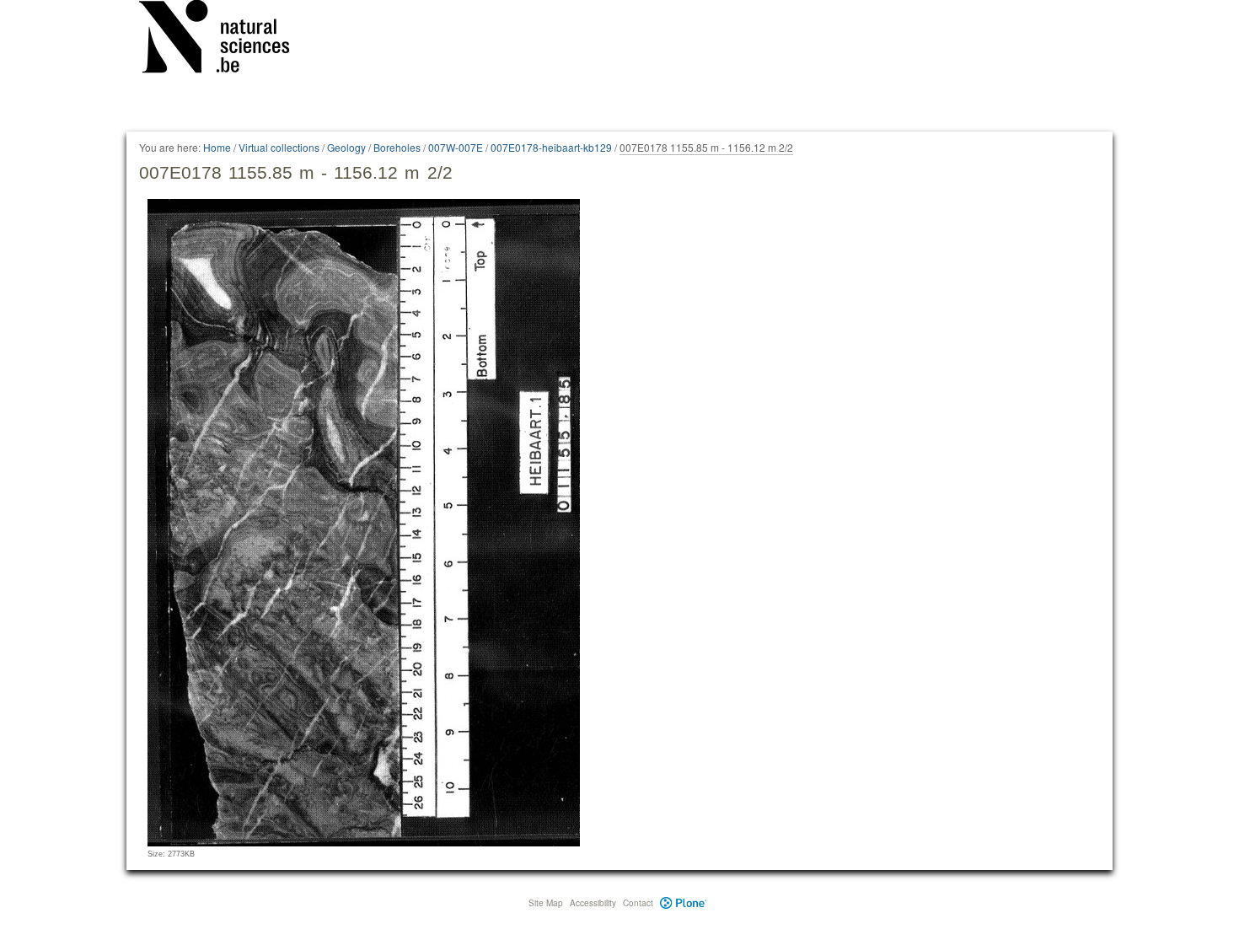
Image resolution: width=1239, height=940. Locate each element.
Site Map (545, 903)
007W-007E (455, 147)
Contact (638, 903)
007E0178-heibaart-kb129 (551, 147)
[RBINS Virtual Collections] (225, 39)
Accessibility (593, 903)
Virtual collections (279, 147)
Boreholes (397, 147)
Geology (346, 147)
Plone (683, 903)
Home (217, 147)
